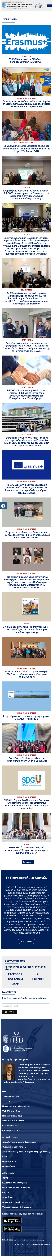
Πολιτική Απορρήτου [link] (21, 1244)
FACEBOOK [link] (15, 974)
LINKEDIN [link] (38, 979)
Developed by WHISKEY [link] (41, 1244)
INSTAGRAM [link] (15, 979)
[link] (3, 505)
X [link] (38, 974)
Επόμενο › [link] (28, 862)
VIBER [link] (15, 984)
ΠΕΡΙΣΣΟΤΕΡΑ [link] (26, 941)
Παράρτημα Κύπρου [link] (16, 1059)
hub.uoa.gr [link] (37, 1213)
